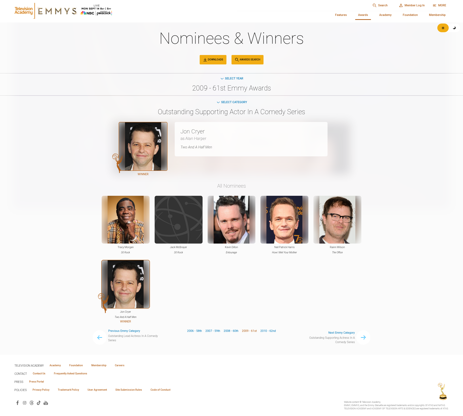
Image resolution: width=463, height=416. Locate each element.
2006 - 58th (194, 331)
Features (341, 15)
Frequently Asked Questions (70, 373)
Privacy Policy (41, 389)
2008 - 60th (231, 331)
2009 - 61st (249, 331)
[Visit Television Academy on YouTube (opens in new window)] (46, 402)
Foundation (410, 15)
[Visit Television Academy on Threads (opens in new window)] (32, 402)
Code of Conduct (160, 389)
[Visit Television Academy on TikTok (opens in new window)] (39, 402)
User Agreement (97, 389)
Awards (363, 15)
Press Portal (36, 381)
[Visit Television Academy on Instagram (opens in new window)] (25, 402)
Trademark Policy (68, 389)
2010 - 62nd (268, 331)
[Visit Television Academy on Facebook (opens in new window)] (17, 402)
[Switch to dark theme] (454, 28)
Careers (119, 365)
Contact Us (39, 373)
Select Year (234, 78)
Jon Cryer (192, 131)
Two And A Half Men (196, 147)
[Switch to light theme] (443, 28)
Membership (437, 15)
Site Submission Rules (128, 389)
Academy (385, 15)
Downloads (215, 59)
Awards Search (249, 59)
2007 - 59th (212, 331)
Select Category (234, 102)
